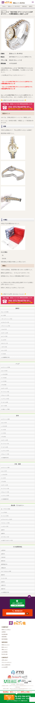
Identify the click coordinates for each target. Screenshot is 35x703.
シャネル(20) (4, 374)
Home (4, 6)
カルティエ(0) (4, 440)
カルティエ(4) (4, 332)
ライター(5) (4, 578)
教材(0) (3, 574)
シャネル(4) (4, 426)
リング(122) (4, 512)
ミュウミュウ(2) (5, 398)
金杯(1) (3, 530)
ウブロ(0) (3, 353)
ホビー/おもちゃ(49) (6, 571)
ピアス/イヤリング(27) (6, 519)
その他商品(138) (5, 592)
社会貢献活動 (4, 634)
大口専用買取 (4, 651)
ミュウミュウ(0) (5, 495)
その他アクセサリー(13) (7, 540)
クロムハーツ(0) (5, 395)
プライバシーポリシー (6, 662)
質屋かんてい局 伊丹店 (14, 6)
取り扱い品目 (4, 654)
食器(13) (3, 588)
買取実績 (24, 6)
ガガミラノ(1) (4, 343)
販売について (4, 647)
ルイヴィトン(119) (5, 367)
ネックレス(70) (4, 516)
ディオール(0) (4, 447)
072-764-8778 (24, 696)
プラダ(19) (3, 384)
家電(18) (3, 560)
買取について (4, 649)
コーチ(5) (3, 433)
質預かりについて (5, 644)
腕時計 (31, 6)
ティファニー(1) (5, 443)
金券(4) (3, 553)
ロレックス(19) (4, 312)
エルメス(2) (4, 350)
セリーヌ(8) (4, 405)
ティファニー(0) (5, 391)
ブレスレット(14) (5, 523)
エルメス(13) (4, 370)
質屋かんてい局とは (6, 629)
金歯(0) (3, 533)
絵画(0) (3, 581)
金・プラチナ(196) (5, 509)
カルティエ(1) (4, 388)
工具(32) (3, 557)
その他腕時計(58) (5, 357)
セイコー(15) (4, 336)
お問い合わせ (4, 660)
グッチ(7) (3, 478)
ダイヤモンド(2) (5, 536)
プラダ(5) (3, 436)
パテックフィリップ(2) (6, 319)
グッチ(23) (3, 377)
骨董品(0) (3, 567)
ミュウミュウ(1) (5, 450)
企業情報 (4, 631)
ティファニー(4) (5, 488)
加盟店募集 (4, 636)
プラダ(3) (3, 481)
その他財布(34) (5, 457)
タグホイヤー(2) (5, 322)
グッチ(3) (3, 429)
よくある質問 (4, 667)
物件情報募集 (4, 639)
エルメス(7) (4, 471)
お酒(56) (3, 550)
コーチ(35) (3, 381)
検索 (27, 613)
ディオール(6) (4, 402)
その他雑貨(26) (5, 499)
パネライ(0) (4, 346)
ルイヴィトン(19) (5, 467)
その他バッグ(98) (5, 409)
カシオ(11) (3, 339)
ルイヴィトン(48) (5, 419)
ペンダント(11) (4, 526)
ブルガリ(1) (4, 329)
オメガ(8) (3, 315)
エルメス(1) (4, 422)
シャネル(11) (4, 474)
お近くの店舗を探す (6, 664)
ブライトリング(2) (5, 326)
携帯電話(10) (4, 564)
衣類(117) (3, 585)
